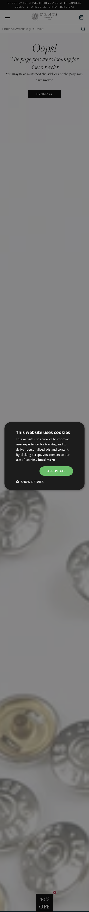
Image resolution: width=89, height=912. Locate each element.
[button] (29, 482)
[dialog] (44, 456)
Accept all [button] (56, 471)
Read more (46, 459)
